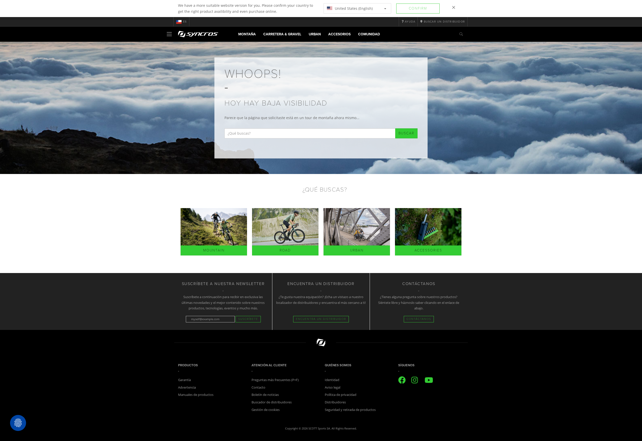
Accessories (428, 250)
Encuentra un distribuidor (321, 319)
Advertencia (187, 387)
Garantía (184, 380)
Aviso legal (332, 387)
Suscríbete (248, 319)
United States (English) (353, 8)
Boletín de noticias (265, 394)
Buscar (406, 133)
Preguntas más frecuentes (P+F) (275, 380)
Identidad (332, 380)
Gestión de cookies (266, 409)
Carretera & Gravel (282, 34)
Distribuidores (335, 402)
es (185, 21)
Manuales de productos (195, 394)
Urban (315, 34)
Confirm (418, 8)
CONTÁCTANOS (419, 319)
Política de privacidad (340, 394)
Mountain (214, 250)
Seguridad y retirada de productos (350, 409)
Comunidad (369, 34)
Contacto (258, 387)
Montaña (247, 34)
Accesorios (339, 34)
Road (285, 250)
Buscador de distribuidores (272, 402)
